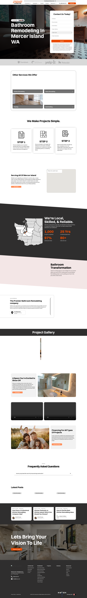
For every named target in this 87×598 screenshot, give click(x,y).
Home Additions (40, 580)
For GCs (29, 572)
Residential (35, 3)
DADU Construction (40, 578)
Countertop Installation (41, 572)
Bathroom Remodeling (41, 569)
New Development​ (31, 567)
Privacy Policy (13, 594)
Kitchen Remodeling (16, 493)
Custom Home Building (41, 577)
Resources (53, 3)
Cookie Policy (18, 594)
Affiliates (67, 574)
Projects (42, 3)
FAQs (67, 572)
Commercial (27, 3)
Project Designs (40, 581)
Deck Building (39, 575)
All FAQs (43, 463)
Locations (67, 575)
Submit (62, 41)
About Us (67, 569)
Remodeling (30, 569)
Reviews (47, 3)
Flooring (38, 574)
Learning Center (69, 567)
